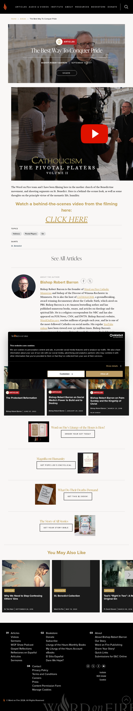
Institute (57, 6)
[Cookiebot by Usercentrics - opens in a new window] (111, 336)
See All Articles (66, 258)
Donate (112, 6)
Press (35, 682)
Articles (21, 6)
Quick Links (101, 652)
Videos (15, 637)
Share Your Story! (105, 649)
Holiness (16, 233)
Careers (36, 678)
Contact (36, 666)
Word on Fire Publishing (108, 645)
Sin (43, 233)
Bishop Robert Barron (54, 62)
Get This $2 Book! (78, 496)
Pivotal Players (31, 233)
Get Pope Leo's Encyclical (56, 465)
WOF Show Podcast (22, 645)
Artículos (16, 656)
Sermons (16, 641)
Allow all (104, 374)
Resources (82, 6)
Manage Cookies (41, 690)
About (69, 6)
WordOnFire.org (49, 320)
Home (13, 18)
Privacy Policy (40, 670)
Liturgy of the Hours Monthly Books (66, 645)
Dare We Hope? (55, 660)
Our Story (100, 641)
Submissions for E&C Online (111, 656)
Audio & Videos (39, 6)
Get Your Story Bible (56, 527)
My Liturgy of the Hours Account (64, 649)
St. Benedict (16, 245)
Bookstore (98, 6)
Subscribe (52, 641)
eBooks (50, 652)
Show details (112, 366)
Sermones (16, 660)
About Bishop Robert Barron (111, 637)
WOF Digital (101, 676)
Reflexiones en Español (24, 652)
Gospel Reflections (21, 649)
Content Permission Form (46, 686)
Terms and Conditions (44, 674)
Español (103, 679)
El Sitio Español (54, 656)
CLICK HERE (66, 219)
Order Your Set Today (78, 434)
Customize (64, 374)
